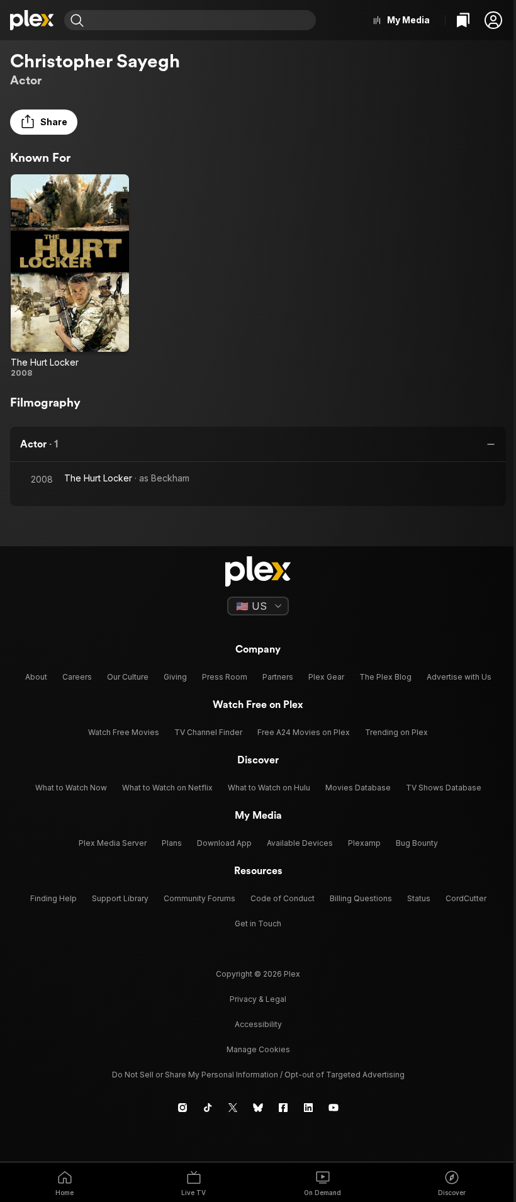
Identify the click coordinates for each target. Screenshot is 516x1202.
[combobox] (201, 20)
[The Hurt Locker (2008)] (70, 276)
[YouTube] (333, 1107)
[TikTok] (207, 1107)
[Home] (32, 20)
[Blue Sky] (258, 1107)
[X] (232, 1107)
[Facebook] (283, 1107)
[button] (493, 20)
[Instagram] (182, 1107)
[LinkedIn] (308, 1107)
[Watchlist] (463, 20)
